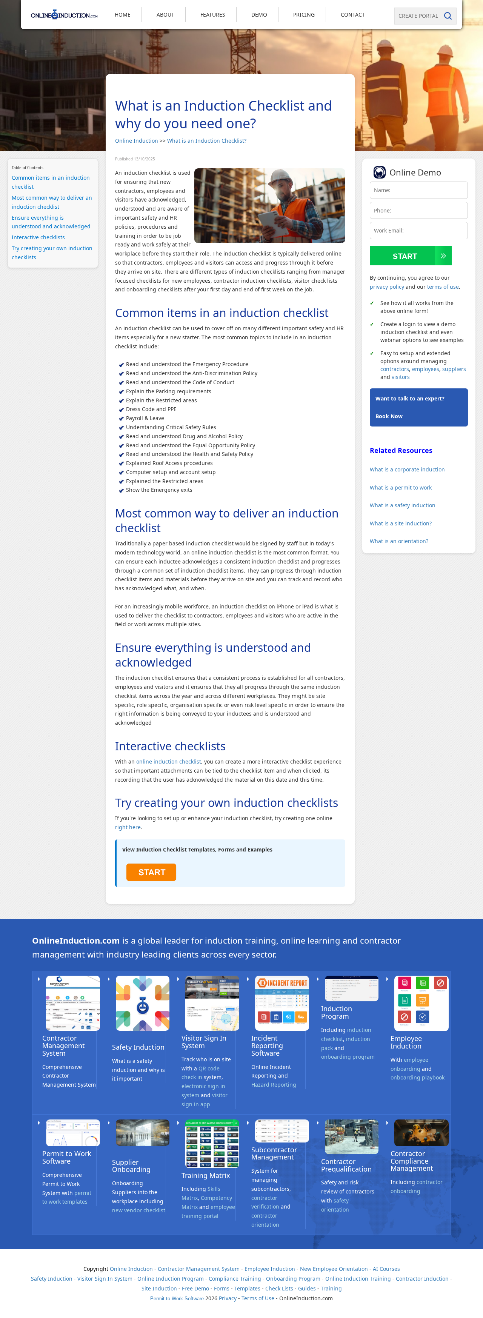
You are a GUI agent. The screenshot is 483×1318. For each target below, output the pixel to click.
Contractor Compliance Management (412, 1161)
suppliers (454, 369)
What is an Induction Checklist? (206, 140)
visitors (401, 376)
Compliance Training (235, 1278)
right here (128, 827)
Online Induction (136, 140)
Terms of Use (258, 1298)
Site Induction (159, 1288)
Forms (221, 1288)
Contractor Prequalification (346, 1165)
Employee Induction (406, 1042)
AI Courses (386, 1268)
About (165, 14)
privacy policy (387, 286)
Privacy (228, 1298)
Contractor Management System (63, 1045)
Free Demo (195, 1288)
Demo (259, 14)
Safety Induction (138, 1047)
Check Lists (279, 1288)
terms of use (443, 286)
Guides (307, 1288)
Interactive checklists (38, 237)
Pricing (304, 14)
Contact (353, 14)
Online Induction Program (170, 1278)
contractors (394, 369)
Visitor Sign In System (204, 1041)
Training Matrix (206, 1175)
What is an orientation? (399, 541)
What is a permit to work (401, 487)
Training (331, 1288)
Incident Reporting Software (267, 1045)
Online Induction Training (358, 1278)
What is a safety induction (402, 505)
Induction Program (336, 1012)
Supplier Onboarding (131, 1166)
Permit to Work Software (66, 1157)
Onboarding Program (293, 1278)
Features (212, 14)
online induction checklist (168, 761)
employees (425, 369)
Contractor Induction (422, 1278)
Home (123, 14)
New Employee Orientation (334, 1268)
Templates (247, 1288)
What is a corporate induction (407, 469)
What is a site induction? (401, 523)
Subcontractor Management (274, 1153)
